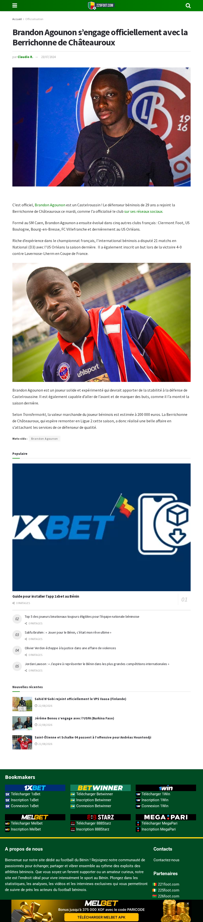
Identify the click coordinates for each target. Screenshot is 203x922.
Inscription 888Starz (92, 829)
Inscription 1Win (154, 800)
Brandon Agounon (50, 204)
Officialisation (34, 19)
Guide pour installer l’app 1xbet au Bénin (45, 596)
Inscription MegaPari (158, 829)
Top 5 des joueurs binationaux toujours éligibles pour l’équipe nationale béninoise (82, 616)
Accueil (17, 19)
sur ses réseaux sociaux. (143, 211)
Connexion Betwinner (93, 806)
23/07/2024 (48, 57)
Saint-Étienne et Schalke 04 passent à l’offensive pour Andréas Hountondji (93, 737)
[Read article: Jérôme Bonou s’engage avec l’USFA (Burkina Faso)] (22, 723)
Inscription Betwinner (93, 800)
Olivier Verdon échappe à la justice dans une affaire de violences (70, 648)
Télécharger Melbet (26, 823)
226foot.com (168, 896)
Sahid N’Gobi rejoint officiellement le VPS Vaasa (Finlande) (80, 699)
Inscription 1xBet (24, 800)
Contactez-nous (166, 860)
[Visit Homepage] (101, 5)
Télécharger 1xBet (25, 794)
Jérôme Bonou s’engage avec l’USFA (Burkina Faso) (74, 718)
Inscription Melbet (25, 829)
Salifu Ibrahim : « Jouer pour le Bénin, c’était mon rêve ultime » (68, 632)
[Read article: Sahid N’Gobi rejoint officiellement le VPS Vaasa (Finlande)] (22, 704)
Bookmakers (20, 776)
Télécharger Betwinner (94, 794)
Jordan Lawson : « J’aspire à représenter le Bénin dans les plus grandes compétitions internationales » (97, 664)
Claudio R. (25, 57)
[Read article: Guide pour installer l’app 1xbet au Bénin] (101, 527)
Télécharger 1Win (155, 794)
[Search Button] (188, 5)
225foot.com (168, 890)
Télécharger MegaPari (159, 823)
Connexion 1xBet (24, 806)
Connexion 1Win (154, 806)
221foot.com (168, 884)
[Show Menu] (14, 5)
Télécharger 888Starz (93, 823)
